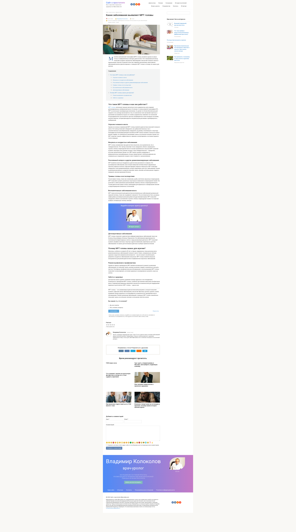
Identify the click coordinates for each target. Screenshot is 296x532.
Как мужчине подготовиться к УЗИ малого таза (118, 405)
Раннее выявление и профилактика (122, 95)
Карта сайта (111, 490)
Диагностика (152, 3)
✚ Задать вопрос (134, 226)
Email (126, 419)
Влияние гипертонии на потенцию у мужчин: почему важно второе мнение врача (147, 405)
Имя (107, 419)
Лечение (160, 3)
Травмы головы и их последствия (122, 85)
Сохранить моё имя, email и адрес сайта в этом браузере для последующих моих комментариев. (133, 445)
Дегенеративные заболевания (121, 90)
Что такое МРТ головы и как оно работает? (122, 75)
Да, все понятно (114, 305)
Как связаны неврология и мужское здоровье (144, 385)
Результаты (156, 311)
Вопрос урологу (155, 6)
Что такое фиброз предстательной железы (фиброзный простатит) (181, 32)
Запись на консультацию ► (133, 482)
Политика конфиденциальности (165, 490)
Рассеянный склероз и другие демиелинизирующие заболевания (130, 82)
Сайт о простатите (115, 2)
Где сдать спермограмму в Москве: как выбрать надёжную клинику (146, 364)
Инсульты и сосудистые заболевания (123, 80)
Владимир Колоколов (122, 18)
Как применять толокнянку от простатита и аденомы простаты (182, 58)
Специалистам (166, 6)
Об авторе (183, 6)
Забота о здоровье (118, 98)
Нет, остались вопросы (116, 307)
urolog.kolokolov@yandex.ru (113, 508)
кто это (177, 471)
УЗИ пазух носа (111, 363)
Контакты (175, 6)
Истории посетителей (180, 3)
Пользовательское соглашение (144, 490)
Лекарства (176, 53)
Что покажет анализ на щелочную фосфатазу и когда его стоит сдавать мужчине (118, 375)
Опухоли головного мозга (120, 77)
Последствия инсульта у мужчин (176, 40)
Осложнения (169, 3)
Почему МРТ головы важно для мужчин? (122, 92)
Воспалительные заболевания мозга (122, 87)
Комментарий (110, 424)
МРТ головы (112, 107)
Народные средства (179, 62)
